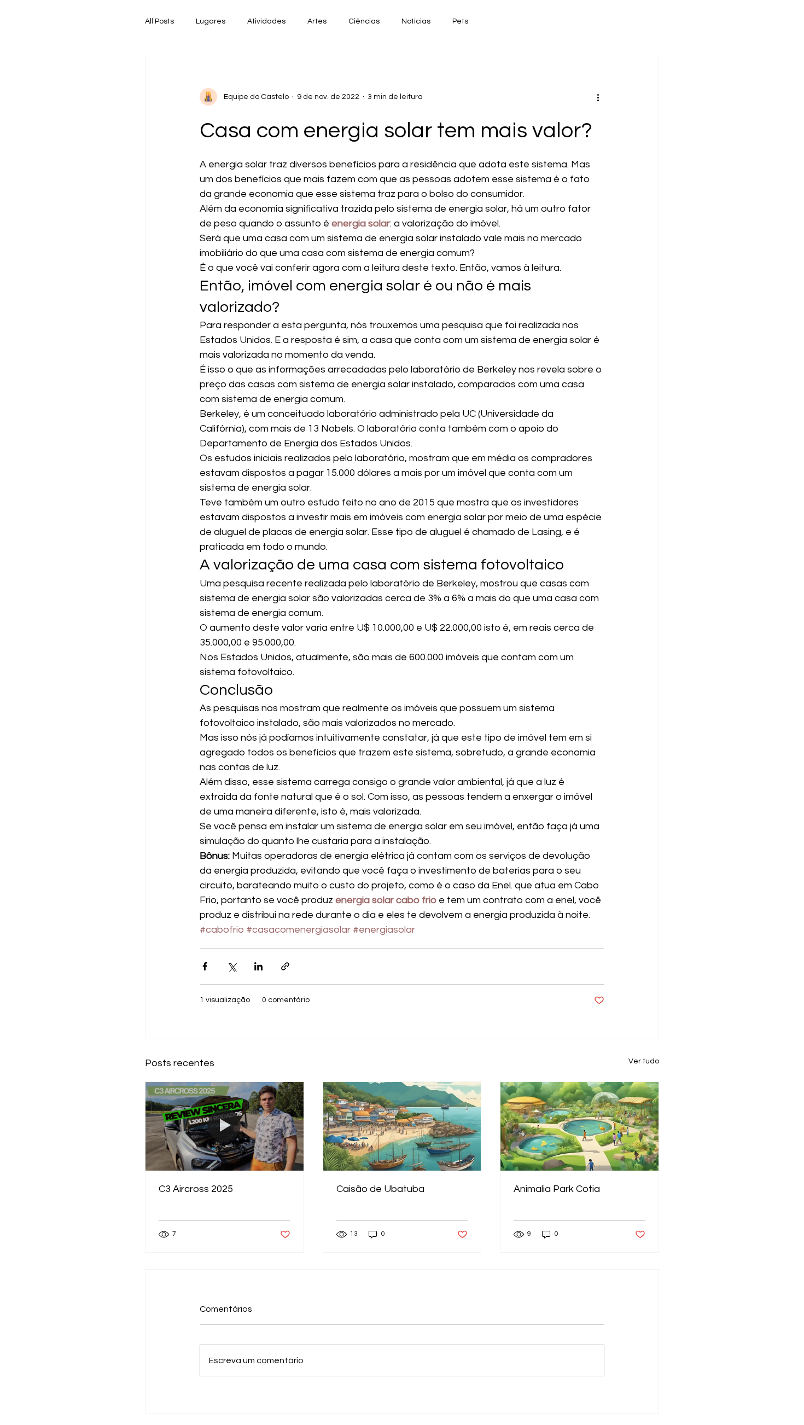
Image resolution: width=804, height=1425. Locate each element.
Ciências (364, 21)
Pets (460, 21)
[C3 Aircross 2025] (224, 1126)
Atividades (266, 21)
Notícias (415, 21)
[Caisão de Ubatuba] (402, 1126)
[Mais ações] (597, 96)
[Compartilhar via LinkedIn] (258, 966)
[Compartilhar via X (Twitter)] (231, 966)
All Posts (159, 21)
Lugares (210, 21)
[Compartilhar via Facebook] (205, 966)
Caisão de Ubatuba (380, 1189)
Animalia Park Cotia (557, 1189)
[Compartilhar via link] (285, 966)
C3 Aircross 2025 (196, 1189)
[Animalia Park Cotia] (579, 1126)
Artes (317, 21)
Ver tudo (643, 1061)
